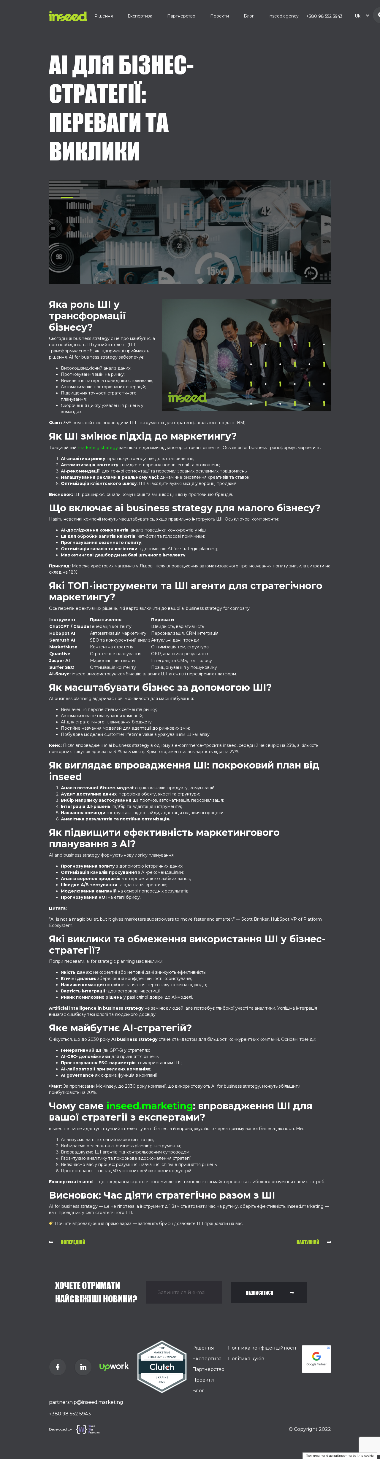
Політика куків (246, 1358)
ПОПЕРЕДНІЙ (73, 1242)
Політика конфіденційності (262, 1348)
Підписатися (259, 1293)
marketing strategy (98, 447)
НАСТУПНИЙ (308, 1242)
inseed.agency (284, 16)
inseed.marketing (149, 1106)
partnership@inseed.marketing (86, 1402)
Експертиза (140, 16)
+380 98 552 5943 (324, 16)
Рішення (103, 16)
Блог (249, 16)
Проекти (219, 16)
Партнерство (181, 16)
